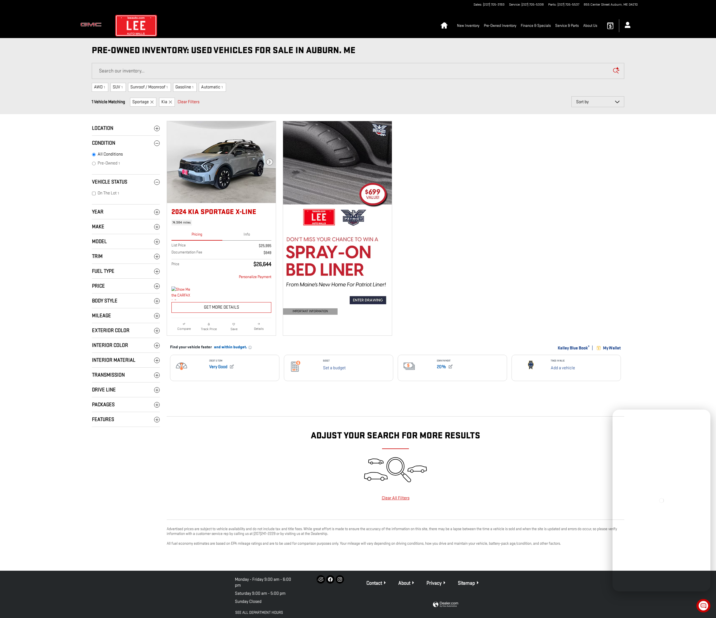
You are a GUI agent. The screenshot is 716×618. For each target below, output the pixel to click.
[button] (221, 222)
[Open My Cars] (626, 25)
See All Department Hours (259, 612)
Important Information (307, 312)
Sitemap (466, 583)
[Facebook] (330, 579)
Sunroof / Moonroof (149, 87)
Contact (374, 583)
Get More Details (221, 307)
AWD (99, 87)
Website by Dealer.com (445, 605)
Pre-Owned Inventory (500, 25)
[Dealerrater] (321, 579)
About (404, 583)
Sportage (140, 102)
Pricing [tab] (197, 234)
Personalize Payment (255, 276)
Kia (164, 102)
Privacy (434, 583)
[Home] (92, 26)
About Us (590, 25)
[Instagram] (340, 579)
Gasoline (184, 87)
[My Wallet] (610, 26)
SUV (118, 87)
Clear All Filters (395, 498)
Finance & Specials (536, 25)
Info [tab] (247, 234)
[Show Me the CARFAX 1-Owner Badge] (181, 293)
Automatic (212, 87)
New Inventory (468, 25)
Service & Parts (567, 25)
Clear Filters (188, 102)
